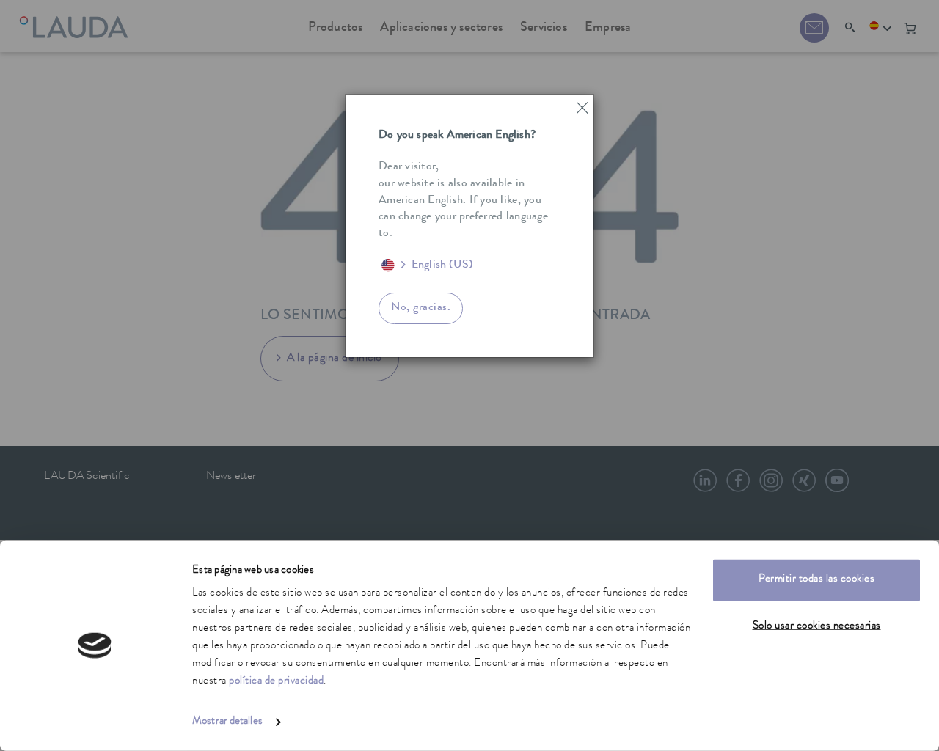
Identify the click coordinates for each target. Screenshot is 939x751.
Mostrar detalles (227, 722)
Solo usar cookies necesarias (817, 625)
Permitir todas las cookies (816, 579)
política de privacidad (276, 681)
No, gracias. (420, 308)
